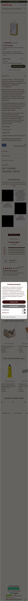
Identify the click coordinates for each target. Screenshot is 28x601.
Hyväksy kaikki (14, 302)
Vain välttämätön (14, 306)
